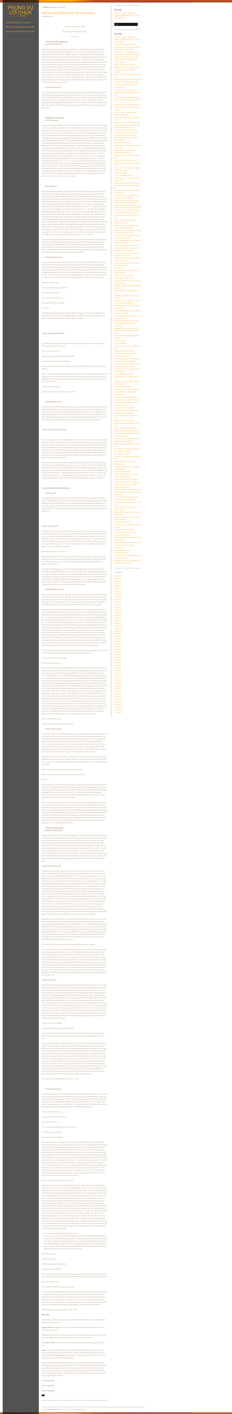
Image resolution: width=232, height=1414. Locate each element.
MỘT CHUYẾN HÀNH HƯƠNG (124, 374)
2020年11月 (118, 612)
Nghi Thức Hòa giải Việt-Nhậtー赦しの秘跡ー (20, 27)
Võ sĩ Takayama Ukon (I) (122, 454)
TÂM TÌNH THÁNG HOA (122, 356)
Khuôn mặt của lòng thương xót (125, 461)
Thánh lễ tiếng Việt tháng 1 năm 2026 (18, 22)
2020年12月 (118, 610)
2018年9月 (117, 647)
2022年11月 (118, 576)
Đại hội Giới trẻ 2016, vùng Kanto (125, 428)
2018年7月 (117, 649)
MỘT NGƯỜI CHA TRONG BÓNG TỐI (126, 160)
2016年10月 (118, 683)
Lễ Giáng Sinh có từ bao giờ (123, 413)
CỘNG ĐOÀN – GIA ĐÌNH (122, 386)
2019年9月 (117, 633)
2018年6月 (117, 652)
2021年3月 (117, 602)
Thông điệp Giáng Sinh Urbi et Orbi (126, 245)
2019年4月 (117, 641)
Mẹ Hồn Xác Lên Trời (121, 223)
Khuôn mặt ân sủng (120, 436)
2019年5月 (117, 639)
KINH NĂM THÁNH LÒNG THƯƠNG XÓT (127, 489)
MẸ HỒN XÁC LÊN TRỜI (122, 143)
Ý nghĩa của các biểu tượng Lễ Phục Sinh (127, 364)
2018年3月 (117, 657)
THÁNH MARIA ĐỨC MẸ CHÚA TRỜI (126, 410)
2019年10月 (118, 631)
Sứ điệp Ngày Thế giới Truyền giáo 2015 (127, 542)
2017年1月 (117, 676)
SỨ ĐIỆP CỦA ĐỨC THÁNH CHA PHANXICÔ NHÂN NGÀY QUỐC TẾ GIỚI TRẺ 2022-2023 (127, 15)
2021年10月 (118, 594)
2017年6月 (117, 668)
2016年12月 (118, 678)
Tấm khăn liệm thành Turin (123, 522)
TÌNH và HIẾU (118, 394)
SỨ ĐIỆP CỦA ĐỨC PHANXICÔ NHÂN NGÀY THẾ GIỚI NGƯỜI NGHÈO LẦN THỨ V (127, 100)
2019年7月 (117, 636)
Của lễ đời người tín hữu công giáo (125, 90)
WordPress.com (80, 1409)
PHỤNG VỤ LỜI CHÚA (20, 9)
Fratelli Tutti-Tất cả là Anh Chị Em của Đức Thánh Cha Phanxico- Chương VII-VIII (127, 185)
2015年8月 (117, 712)
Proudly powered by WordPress (52, 1409)
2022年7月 (117, 581)
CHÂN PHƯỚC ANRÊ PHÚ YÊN (124, 278)
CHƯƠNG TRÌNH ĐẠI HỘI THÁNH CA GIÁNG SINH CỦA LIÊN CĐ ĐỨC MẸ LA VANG (126, 331)
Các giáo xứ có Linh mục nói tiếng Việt (127, 400)
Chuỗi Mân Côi (119, 548)
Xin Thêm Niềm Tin (120, 343)
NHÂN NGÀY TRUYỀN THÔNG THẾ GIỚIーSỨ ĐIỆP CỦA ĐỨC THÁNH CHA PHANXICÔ (127, 70)
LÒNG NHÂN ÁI (119, 464)
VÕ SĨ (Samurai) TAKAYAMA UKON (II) (126, 439)
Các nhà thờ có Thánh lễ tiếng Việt (126, 397)
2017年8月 (117, 665)
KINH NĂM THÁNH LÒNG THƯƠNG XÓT (127, 560)
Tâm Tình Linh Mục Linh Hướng (124, 545)
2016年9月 (117, 686)
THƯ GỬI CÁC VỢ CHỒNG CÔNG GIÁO (126, 82)
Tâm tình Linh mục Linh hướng (124, 529)
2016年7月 (117, 691)
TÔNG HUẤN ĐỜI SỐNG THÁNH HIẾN (126, 321)
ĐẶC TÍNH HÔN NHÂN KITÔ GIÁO (125, 44)
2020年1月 (117, 623)
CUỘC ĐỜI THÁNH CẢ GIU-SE (123, 175)
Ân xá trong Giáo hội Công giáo (124, 532)
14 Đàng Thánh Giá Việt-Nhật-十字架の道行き (19, 33)
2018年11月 (118, 644)
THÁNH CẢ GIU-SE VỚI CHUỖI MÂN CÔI (127, 105)
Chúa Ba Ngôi (118, 308)
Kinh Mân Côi (118, 268)
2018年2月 (117, 660)
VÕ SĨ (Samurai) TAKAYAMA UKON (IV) (127, 431)
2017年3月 (117, 673)
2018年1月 (117, 662)
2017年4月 (117, 670)
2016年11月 (118, 681)
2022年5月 (117, 584)
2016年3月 (117, 699)
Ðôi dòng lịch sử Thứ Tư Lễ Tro (124, 366)
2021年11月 (118, 591)
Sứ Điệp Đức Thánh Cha (122, 550)
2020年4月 (117, 618)
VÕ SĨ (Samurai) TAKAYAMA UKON (125, 402)
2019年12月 (118, 626)
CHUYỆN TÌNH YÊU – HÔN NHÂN (125, 392)
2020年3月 (117, 620)
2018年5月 (117, 655)
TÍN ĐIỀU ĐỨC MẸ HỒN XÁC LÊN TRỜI (127, 122)
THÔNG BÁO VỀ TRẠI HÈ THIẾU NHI (126, 479)
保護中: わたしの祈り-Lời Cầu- (124, 275)
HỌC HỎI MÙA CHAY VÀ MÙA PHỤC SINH (127, 79)
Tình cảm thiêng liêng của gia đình (125, 130)
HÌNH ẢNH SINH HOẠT (121, 553)
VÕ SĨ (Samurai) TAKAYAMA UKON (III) (127, 433)
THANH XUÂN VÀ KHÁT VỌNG (124, 351)
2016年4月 (117, 697)
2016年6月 (117, 694)
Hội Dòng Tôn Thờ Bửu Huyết (124, 420)
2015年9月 (117, 710)
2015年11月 (118, 704)
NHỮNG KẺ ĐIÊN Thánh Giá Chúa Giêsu (68, 13)
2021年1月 (117, 607)
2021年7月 (117, 597)
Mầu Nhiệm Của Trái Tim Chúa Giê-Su (127, 305)
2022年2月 (117, 589)
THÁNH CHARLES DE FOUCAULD (125, 64)
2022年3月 (117, 586)
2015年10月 (118, 707)
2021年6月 (117, 599)
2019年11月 (118, 628)
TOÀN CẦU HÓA (119, 62)
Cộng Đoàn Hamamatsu (122, 535)
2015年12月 (118, 702)
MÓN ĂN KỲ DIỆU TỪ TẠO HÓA (125, 353)
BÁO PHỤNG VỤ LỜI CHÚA (123, 563)
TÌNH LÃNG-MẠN (120, 341)
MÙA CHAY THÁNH (120, 173)
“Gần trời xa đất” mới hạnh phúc (125, 112)
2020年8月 (117, 615)
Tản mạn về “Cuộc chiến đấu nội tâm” (127, 389)
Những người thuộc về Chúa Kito (125, 220)
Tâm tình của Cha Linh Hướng (124, 441)
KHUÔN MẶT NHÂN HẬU (122, 472)
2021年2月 (117, 605)
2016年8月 (117, 689)
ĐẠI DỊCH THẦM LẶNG (121, 115)
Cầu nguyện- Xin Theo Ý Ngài (124, 407)
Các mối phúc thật (120, 405)
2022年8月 (117, 578)
